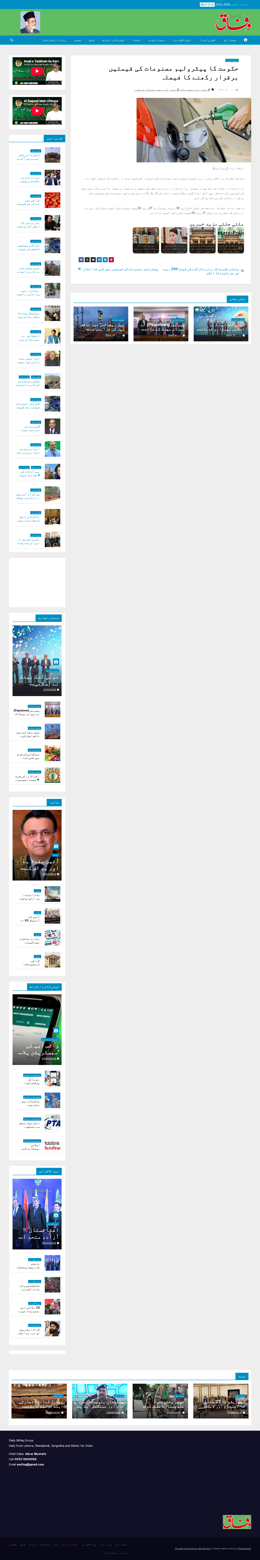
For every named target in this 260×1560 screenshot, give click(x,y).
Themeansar (244, 1548)
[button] (11, 40)
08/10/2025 (49, 1243)
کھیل (91, 40)
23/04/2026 (49, 1058)
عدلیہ (55, 855)
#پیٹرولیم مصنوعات (195, 89)
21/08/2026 (235, 1412)
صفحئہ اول (230, 40)
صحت (136, 40)
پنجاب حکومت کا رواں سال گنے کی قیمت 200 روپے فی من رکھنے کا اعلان (201, 271)
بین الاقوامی (182, 40)
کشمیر (77, 40)
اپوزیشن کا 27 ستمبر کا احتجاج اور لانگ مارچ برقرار (223, 1406)
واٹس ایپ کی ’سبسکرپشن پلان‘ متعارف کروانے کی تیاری (38, 1055)
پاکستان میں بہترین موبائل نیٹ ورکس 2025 (30, 1107)
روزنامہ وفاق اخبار (54, 40)
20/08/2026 (52, 1412)
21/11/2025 (49, 689)
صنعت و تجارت (156, 40)
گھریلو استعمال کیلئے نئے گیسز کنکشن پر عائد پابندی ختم (28, 409)
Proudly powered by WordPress (193, 1548)
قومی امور (207, 40)
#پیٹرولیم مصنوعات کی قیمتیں (156, 89)
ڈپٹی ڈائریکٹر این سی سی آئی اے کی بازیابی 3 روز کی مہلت (28, 160)
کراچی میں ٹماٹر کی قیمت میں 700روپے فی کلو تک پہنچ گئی (28, 206)
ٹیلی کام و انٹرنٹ (113, 40)
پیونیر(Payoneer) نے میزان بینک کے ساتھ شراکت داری (163, 329)
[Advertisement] (35, 582)
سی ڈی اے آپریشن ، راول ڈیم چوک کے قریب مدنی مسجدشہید (28, 500)
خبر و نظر (36, 377)
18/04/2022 (49, 874)
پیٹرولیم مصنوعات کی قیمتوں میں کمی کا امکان (121, 269)
